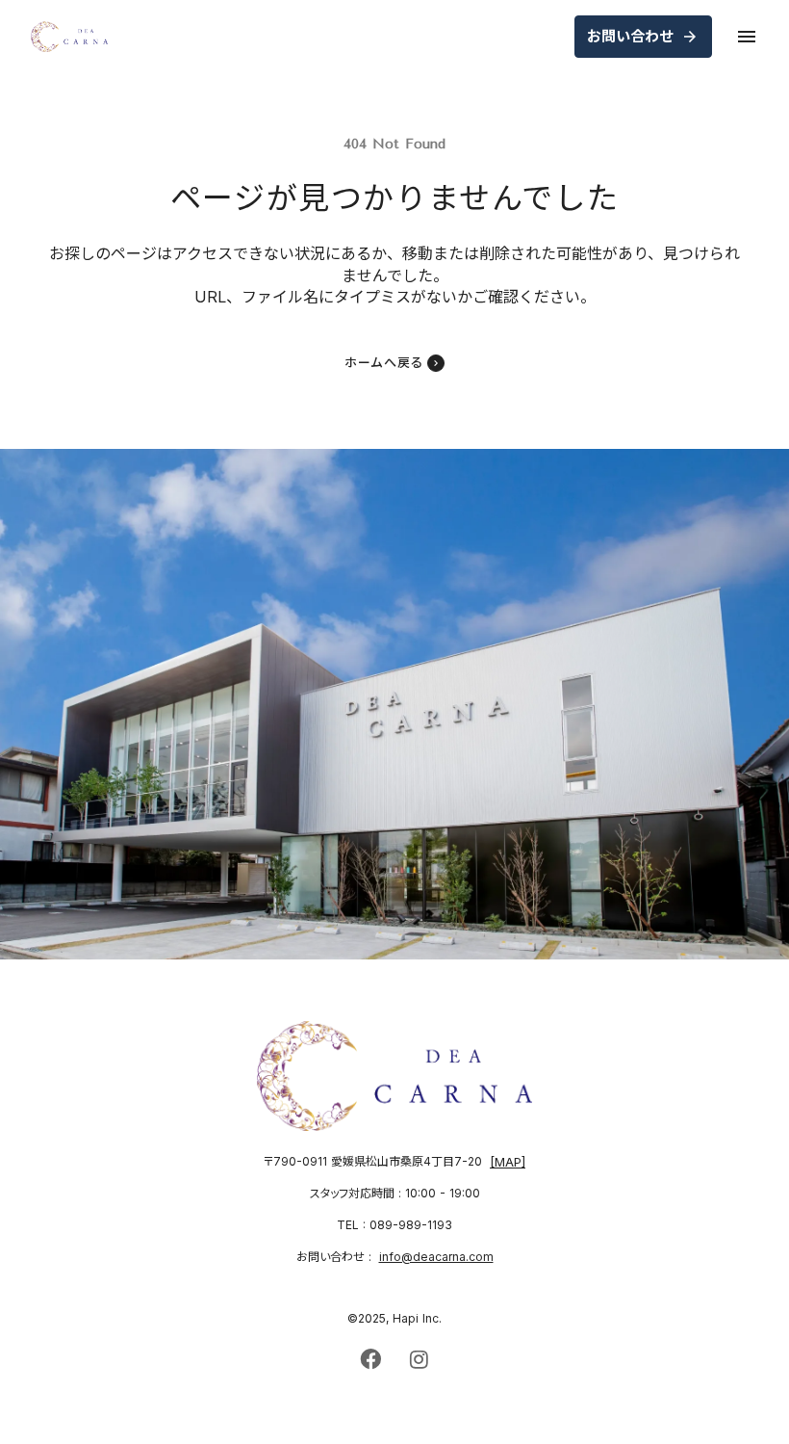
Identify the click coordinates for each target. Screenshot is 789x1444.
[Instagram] (418, 1359)
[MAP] (507, 1162)
